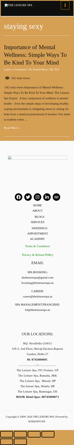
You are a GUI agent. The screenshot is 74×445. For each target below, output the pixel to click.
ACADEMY (37, 238)
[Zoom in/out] (47, 434)
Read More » (12, 127)
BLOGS (39, 216)
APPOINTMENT (37, 233)
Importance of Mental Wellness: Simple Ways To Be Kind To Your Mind (35, 55)
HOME (37, 205)
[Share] (20, 434)
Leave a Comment (15, 69)
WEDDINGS (39, 228)
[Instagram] (37, 197)
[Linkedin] (47, 197)
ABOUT (37, 210)
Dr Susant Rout (38, 69)
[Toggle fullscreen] (34, 434)
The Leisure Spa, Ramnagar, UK (37, 391)
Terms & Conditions (37, 246)
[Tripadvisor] (56, 197)
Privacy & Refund (37, 254)
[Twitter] (28, 197)
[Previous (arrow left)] (6, 441)
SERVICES (37, 222)
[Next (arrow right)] (20, 441)
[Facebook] (18, 197)
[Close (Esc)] (6, 434)
